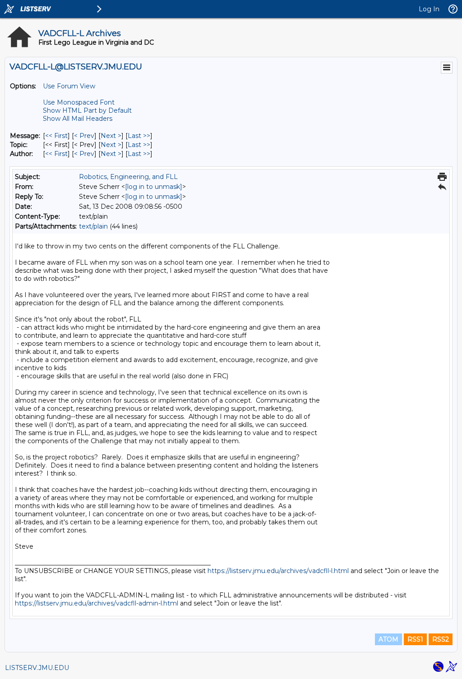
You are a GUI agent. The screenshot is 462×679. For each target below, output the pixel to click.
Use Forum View (69, 86)
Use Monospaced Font (79, 102)
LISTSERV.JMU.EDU (37, 668)
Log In (429, 9)
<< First (56, 136)
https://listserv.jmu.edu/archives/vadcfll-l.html (278, 571)
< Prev (84, 136)
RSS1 (415, 639)
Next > (111, 136)
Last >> (139, 136)
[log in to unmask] (153, 187)
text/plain (93, 226)
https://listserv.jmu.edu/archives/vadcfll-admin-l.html (96, 603)
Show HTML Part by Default (87, 110)
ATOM (388, 639)
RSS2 (440, 639)
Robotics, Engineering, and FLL (128, 177)
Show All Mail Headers (77, 119)
